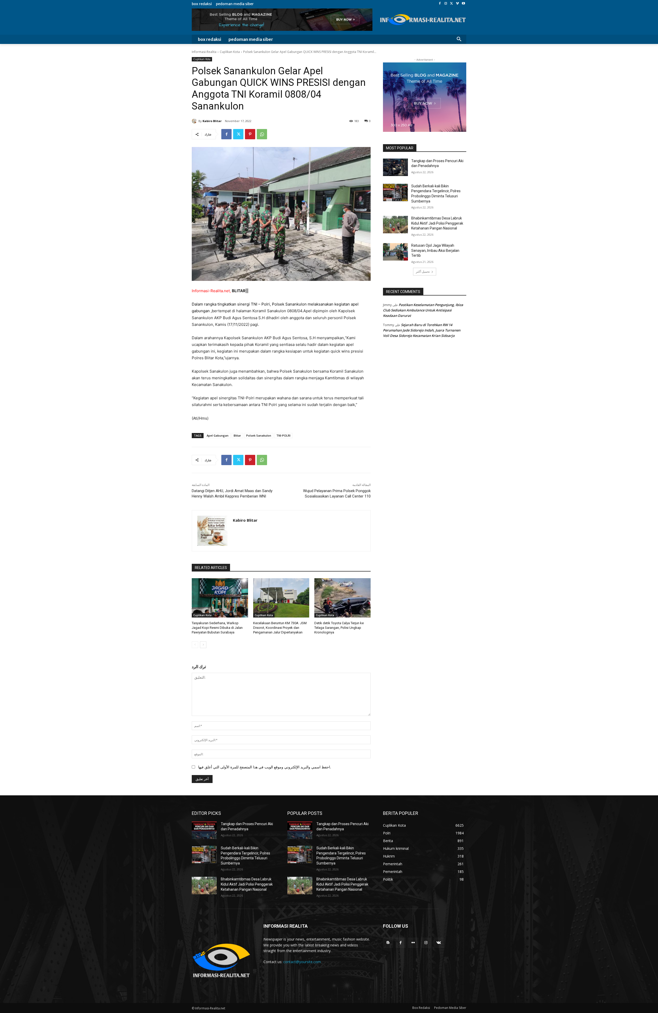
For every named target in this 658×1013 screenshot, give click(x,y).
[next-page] (203, 644)
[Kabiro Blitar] (195, 121)
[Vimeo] (457, 4)
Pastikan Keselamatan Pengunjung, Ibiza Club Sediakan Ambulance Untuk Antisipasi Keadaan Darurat (423, 310)
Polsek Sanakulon (258, 435)
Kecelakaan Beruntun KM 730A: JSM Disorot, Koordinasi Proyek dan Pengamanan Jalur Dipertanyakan (280, 627)
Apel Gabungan (218, 435)
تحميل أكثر (423, 271)
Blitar (237, 435)
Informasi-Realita (204, 52)
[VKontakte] (439, 943)
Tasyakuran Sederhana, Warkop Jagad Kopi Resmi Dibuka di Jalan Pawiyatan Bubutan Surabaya (217, 627)
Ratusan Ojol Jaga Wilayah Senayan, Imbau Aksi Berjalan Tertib (435, 250)
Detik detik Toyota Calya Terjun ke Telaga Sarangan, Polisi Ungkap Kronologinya (339, 627)
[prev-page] (195, 644)
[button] (459, 39)
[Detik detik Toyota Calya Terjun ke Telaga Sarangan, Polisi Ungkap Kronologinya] (342, 598)
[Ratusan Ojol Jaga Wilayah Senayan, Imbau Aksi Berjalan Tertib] (395, 252)
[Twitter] (452, 4)
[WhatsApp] (262, 134)
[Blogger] (388, 943)
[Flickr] (413, 943)
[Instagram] (446, 4)
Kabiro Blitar (212, 121)
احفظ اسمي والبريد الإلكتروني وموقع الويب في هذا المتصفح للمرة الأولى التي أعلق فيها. (264, 767)
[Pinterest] (250, 134)
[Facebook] (440, 4)
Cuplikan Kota (230, 52)
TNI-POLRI (283, 435)
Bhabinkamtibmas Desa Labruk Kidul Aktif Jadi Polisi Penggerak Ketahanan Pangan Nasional (437, 223)
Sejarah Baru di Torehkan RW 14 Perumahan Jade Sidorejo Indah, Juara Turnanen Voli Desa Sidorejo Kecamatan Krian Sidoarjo (421, 330)
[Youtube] (463, 4)
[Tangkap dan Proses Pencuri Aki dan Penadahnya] (395, 167)
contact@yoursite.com (302, 961)
